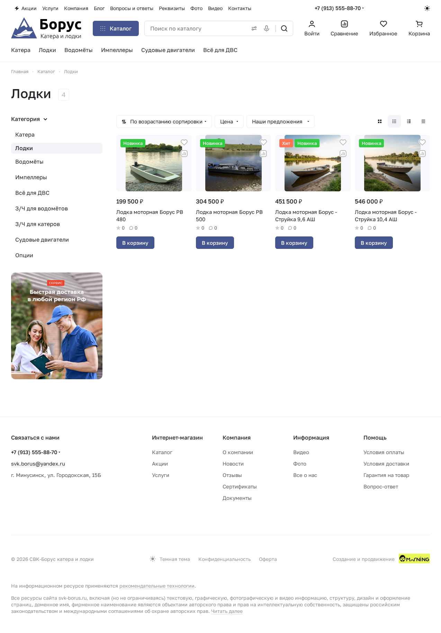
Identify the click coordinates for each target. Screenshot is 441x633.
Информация (311, 437)
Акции (160, 463)
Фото (299, 463)
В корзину (135, 243)
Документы (237, 498)
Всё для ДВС (32, 192)
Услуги (160, 475)
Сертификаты (240, 486)
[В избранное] (184, 142)
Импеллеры (31, 177)
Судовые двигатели (42, 239)
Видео (301, 452)
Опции (24, 255)
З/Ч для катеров (37, 223)
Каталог (162, 452)
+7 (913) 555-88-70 (338, 8)
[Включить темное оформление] (427, 8)
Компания (237, 437)
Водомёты (29, 161)
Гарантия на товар (386, 475)
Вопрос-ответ (380, 486)
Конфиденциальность (224, 559)
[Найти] (284, 28)
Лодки (24, 148)
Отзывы (232, 475)
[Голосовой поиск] (268, 28)
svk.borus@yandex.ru (38, 463)
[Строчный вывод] (408, 121)
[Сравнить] (184, 153)
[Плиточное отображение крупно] (379, 121)
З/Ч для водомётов (41, 208)
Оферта (268, 559)
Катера (25, 134)
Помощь (375, 437)
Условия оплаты (383, 452)
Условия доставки (386, 463)
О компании (238, 452)
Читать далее (227, 611)
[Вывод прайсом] (423, 121)
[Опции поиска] (252, 28)
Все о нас (305, 475)
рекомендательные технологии (157, 586)
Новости (233, 463)
